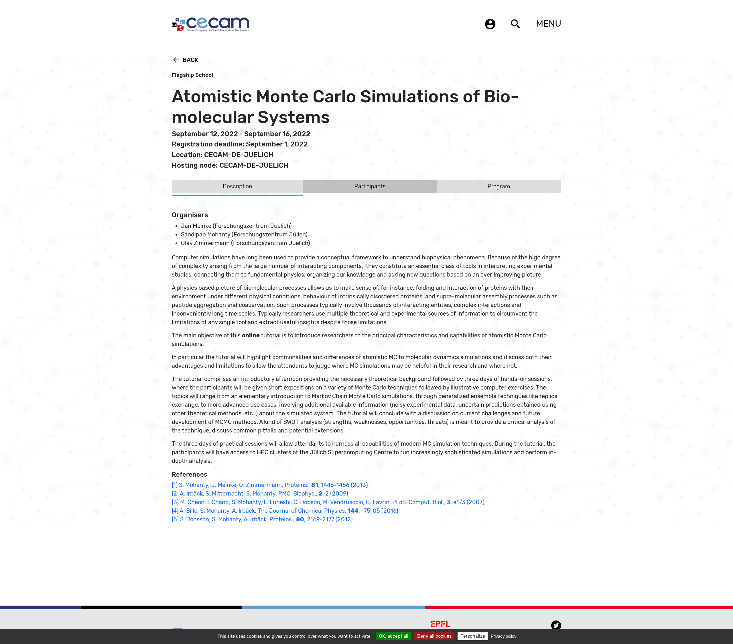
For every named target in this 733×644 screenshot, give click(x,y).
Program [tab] (499, 186)
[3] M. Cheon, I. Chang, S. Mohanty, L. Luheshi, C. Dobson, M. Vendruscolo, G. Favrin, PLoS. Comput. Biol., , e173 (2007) (328, 502)
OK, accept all (393, 636)
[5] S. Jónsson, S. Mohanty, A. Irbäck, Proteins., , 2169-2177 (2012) (262, 519)
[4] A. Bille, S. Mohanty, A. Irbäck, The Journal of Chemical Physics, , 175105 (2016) (285, 510)
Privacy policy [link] (504, 636)
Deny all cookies (434, 636)
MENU (548, 23)
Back (185, 59)
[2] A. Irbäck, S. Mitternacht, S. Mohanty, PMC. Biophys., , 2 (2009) (260, 493)
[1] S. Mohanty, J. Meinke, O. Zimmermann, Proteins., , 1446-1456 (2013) (270, 484)
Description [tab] (237, 186)
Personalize (472, 636)
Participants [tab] (370, 186)
